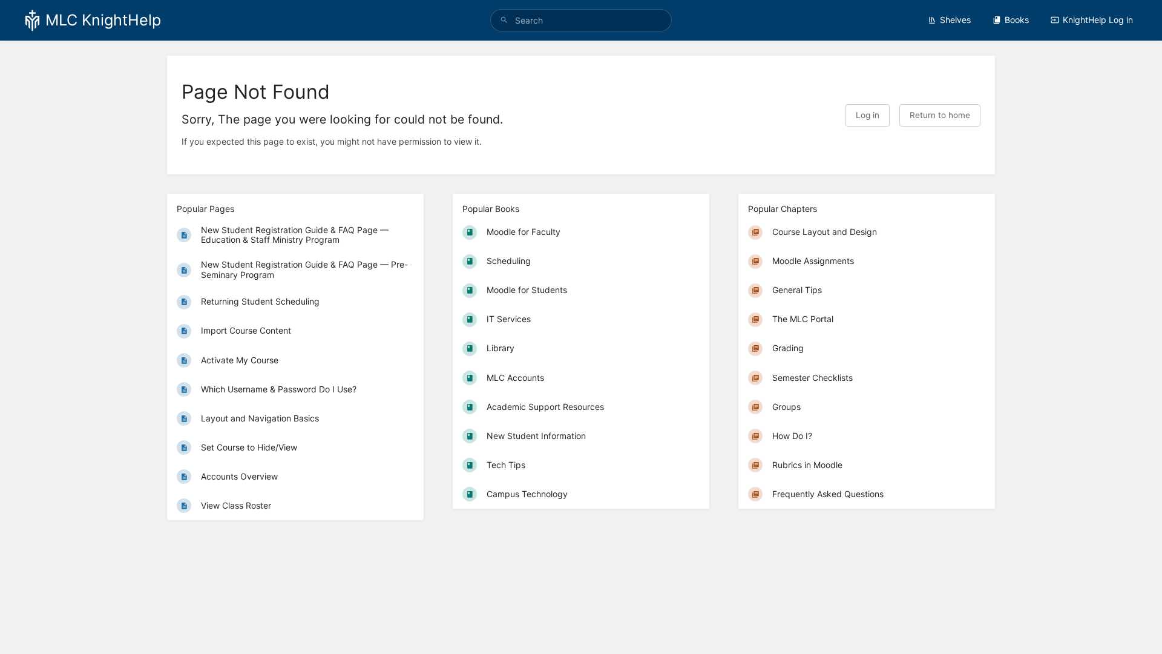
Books (1017, 20)
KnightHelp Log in (1098, 20)
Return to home (940, 115)
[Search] (504, 20)
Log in (867, 115)
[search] (581, 20)
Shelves (955, 20)
